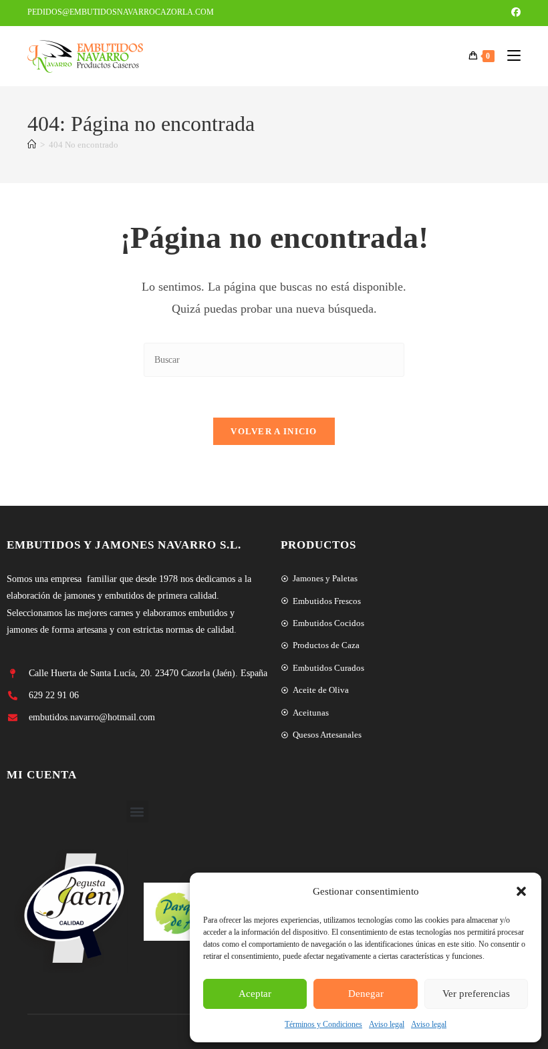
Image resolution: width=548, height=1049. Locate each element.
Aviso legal (386, 1024)
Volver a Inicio (274, 431)
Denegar (366, 993)
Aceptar (255, 993)
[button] (521, 891)
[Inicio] (31, 145)
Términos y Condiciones (323, 1024)
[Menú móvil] (509, 56)
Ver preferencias (476, 993)
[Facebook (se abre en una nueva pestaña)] (514, 12)
